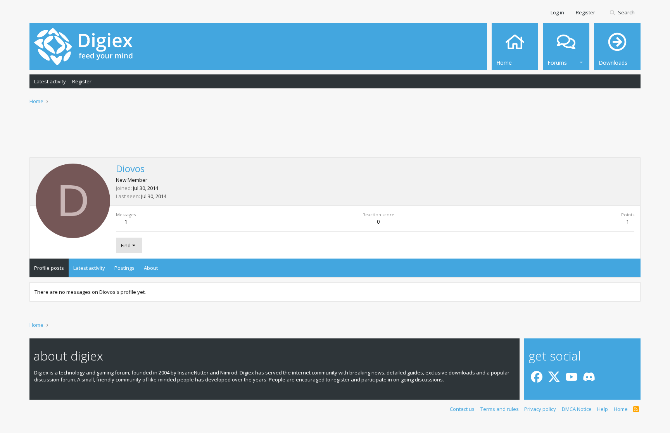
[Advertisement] (335, 136)
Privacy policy (540, 408)
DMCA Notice (577, 408)
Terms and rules (499, 408)
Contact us (462, 408)
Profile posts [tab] (49, 267)
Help (602, 408)
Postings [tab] (124, 267)
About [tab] (151, 267)
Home (621, 408)
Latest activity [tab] (89, 267)
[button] (581, 61)
